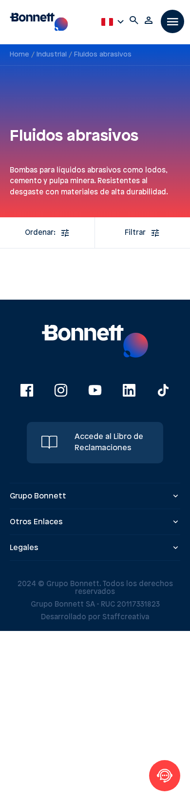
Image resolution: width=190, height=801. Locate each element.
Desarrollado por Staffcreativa (95, 617)
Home (19, 54)
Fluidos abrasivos (103, 54)
